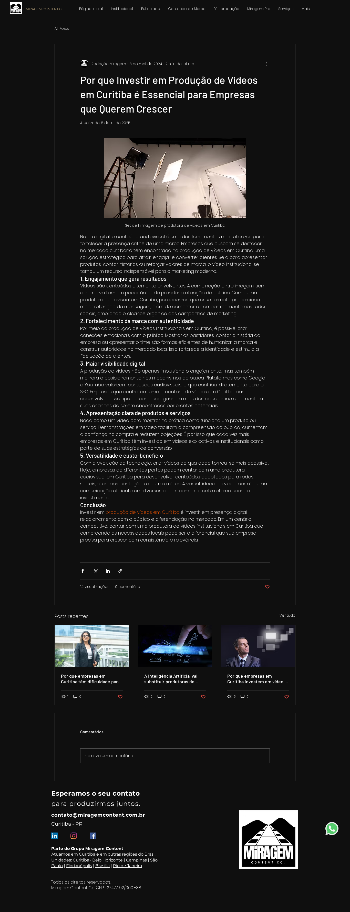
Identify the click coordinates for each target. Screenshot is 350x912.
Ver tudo (287, 615)
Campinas (136, 860)
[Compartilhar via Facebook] (82, 570)
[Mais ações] (267, 64)
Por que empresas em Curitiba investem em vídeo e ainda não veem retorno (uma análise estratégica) (257, 678)
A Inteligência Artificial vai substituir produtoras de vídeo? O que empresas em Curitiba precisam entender (172, 678)
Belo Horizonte (107, 860)
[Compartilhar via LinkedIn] (107, 570)
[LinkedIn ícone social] (54, 836)
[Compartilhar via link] (120, 570)
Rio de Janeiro (127, 865)
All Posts (62, 28)
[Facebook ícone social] (93, 836)
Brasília (102, 865)
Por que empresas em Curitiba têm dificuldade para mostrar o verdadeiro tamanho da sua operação (90, 678)
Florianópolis (79, 865)
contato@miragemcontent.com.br (98, 815)
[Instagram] (73, 836)
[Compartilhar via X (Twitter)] (95, 570)
